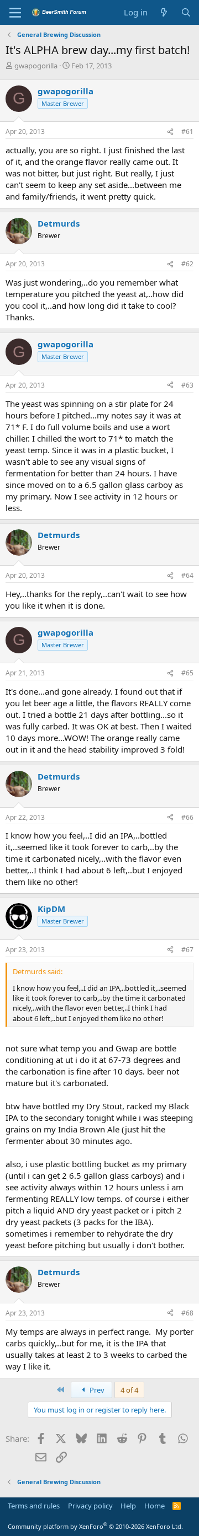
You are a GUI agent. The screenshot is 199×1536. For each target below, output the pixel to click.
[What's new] (164, 12)
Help (128, 1506)
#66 (187, 817)
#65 (187, 673)
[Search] (186, 12)
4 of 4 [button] (129, 1390)
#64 (187, 575)
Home (154, 1506)
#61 (187, 131)
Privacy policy (90, 1506)
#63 (187, 385)
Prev (96, 1390)
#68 (187, 1313)
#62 (187, 263)
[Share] (170, 132)
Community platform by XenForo (95, 1526)
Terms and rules (34, 1506)
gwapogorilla (35, 66)
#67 (187, 949)
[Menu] (15, 13)
